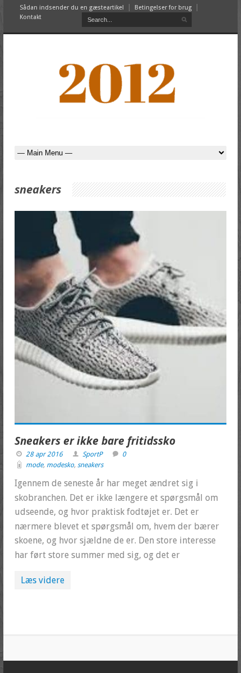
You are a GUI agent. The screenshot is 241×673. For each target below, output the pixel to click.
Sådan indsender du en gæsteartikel (72, 7)
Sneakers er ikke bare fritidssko (95, 441)
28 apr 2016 (44, 454)
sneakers (90, 465)
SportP (92, 454)
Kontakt (30, 17)
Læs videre (42, 580)
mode (34, 465)
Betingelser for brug (163, 7)
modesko (60, 465)
